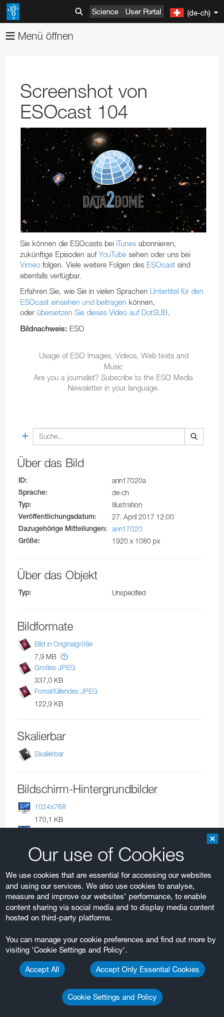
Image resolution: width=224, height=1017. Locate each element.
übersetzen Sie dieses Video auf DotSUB (102, 312)
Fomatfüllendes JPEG (66, 691)
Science (105, 11)
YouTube (112, 254)
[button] (64, 656)
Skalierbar (49, 754)
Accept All (42, 969)
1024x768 (50, 806)
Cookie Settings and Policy (112, 996)
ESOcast (160, 264)
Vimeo (30, 264)
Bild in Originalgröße (63, 644)
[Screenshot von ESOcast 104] (113, 180)
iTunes (126, 243)
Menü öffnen (44, 36)
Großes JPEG (54, 667)
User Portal (143, 11)
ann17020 (127, 529)
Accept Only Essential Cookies (147, 969)
